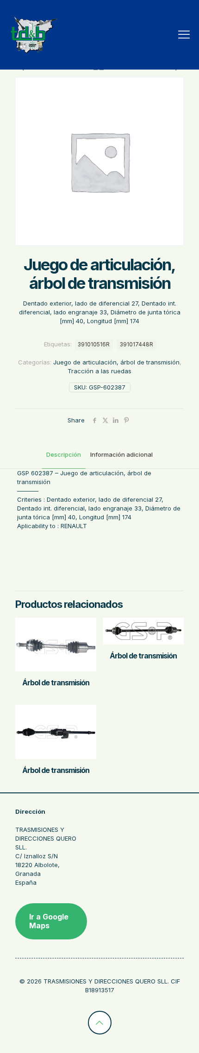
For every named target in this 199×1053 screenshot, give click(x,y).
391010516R (94, 344)
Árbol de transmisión (55, 682)
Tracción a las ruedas (99, 371)
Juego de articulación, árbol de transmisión (116, 362)
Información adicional (121, 454)
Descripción (63, 454)
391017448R (136, 344)
